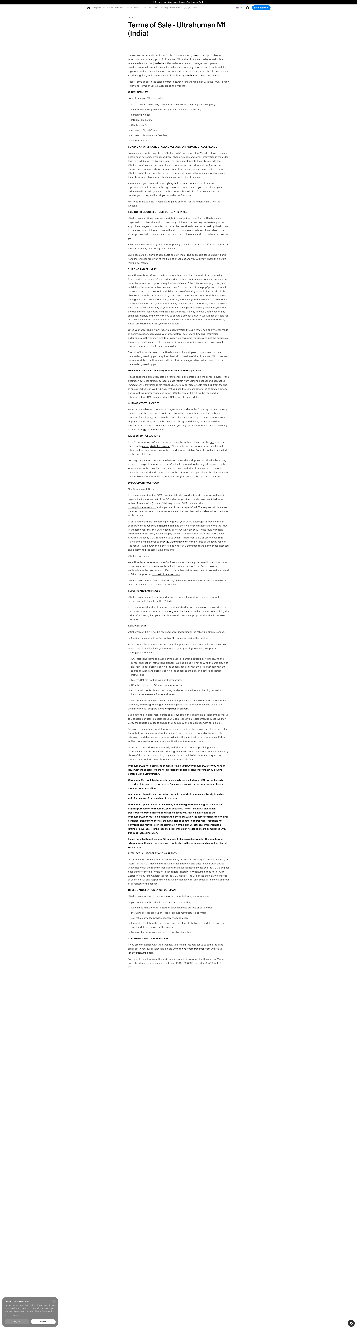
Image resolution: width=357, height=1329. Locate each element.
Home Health (136, 8)
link (212, 442)
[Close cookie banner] (54, 1301)
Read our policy (12, 1315)
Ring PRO (97, 8)
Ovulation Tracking (160, 8)
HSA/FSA (186, 8)
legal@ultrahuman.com (140, 953)
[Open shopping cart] (247, 8)
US (241, 8)
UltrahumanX (175, 8)
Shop (195, 8)
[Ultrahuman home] (88, 8)
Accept (43, 1322)
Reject (17, 1322)
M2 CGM (147, 8)
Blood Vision (108, 8)
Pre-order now (261, 8)
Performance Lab (122, 8)
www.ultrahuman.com (140, 63)
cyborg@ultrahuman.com (180, 183)
